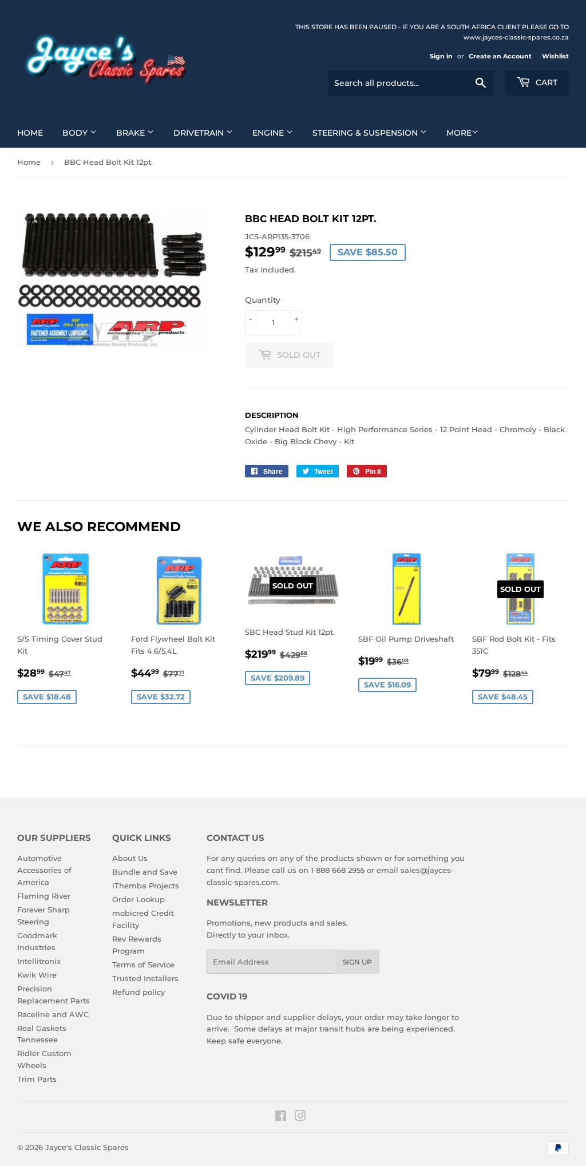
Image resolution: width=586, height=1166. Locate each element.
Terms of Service (143, 964)
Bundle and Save (144, 871)
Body (76, 133)
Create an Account (500, 56)
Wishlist (555, 56)
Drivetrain (199, 133)
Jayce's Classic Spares (87, 1147)
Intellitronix (39, 961)
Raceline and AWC (53, 1014)
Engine (269, 133)
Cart (545, 82)
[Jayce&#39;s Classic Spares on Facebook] (281, 1117)
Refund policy (138, 992)
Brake (131, 133)
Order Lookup (138, 899)
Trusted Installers (145, 978)
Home (30, 133)
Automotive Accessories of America (44, 870)
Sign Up (357, 962)
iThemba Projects (145, 885)
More (459, 133)
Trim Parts (37, 1079)
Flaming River (43, 895)
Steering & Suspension (366, 133)
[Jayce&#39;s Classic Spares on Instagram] (300, 1117)
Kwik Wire (37, 974)
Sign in (441, 56)
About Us (130, 858)
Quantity (262, 300)
